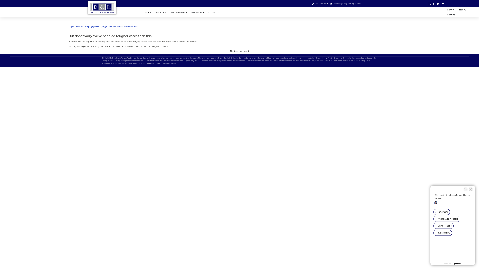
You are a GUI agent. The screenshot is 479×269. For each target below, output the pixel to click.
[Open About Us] (166, 12)
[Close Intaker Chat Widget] (471, 189)
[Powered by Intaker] (458, 264)
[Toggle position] (466, 189)
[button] (430, 4)
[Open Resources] (203, 12)
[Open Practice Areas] (186, 12)
